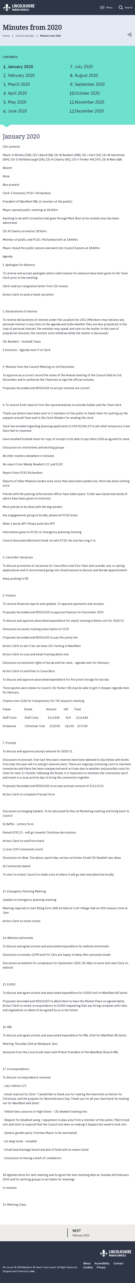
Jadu (32, 1271)
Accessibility (102, 1263)
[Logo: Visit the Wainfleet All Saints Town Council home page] (19, 7)
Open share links (129, 35)
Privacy (101, 1267)
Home (6, 35)
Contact (118, 1263)
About (87, 1263)
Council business (25, 35)
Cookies (88, 1267)
